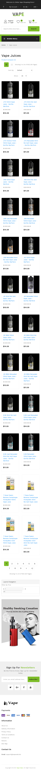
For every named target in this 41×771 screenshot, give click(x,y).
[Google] (17, 687)
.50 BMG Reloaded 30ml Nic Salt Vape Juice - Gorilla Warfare (30, 377)
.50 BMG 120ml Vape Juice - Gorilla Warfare (8, 337)
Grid (6, 64)
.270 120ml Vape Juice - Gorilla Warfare (9, 104)
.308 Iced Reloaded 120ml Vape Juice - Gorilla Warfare (10, 221)
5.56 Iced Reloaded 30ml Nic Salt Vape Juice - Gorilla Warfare (10, 457)
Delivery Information (8, 728)
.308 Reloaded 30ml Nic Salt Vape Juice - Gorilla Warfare (10, 260)
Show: (16, 76)
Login (11, 22)
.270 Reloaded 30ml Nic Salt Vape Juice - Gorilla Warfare (31, 143)
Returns (4, 740)
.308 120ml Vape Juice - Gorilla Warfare (9, 182)
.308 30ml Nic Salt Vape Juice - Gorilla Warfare (30, 182)
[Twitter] (10, 687)
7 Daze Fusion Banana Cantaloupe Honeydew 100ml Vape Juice (10, 498)
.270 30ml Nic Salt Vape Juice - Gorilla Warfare (30, 104)
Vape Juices (13, 45)
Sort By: (11, 70)
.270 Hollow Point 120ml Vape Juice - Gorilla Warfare (10, 143)
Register (10, 21)
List (12, 64)
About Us (4, 725)
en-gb (25, 7)
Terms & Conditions (8, 734)
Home (3, 45)
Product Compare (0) (8, 60)
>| (32, 568)
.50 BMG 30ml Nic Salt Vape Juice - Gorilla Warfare (30, 337)
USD (35, 7)
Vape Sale (20, 768)
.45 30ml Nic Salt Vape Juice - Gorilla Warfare (9, 298)
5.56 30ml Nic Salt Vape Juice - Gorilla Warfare (9, 417)
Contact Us (5, 737)
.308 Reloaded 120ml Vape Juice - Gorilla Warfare (30, 221)
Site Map (4, 743)
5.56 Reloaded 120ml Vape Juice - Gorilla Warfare (30, 456)
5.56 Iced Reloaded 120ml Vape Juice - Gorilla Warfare (31, 417)
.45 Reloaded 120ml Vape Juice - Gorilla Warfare (31, 298)
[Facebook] (24, 687)
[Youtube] (30, 687)
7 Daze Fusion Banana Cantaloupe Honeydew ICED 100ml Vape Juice (10, 539)
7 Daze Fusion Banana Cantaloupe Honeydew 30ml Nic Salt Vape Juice (31, 498)
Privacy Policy (6, 731)
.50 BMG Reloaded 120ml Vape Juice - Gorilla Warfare (10, 376)
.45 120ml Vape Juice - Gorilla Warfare (29, 260)
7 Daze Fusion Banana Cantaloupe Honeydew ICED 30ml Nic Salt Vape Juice (31, 540)
